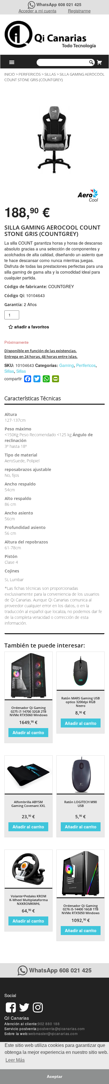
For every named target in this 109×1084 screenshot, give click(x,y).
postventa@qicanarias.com (61, 1028)
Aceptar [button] (54, 1076)
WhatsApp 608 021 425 (58, 4)
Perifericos (30, 74)
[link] (11, 1006)
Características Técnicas (32, 398)
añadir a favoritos (31, 327)
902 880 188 (49, 1023)
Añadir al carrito (28, 732)
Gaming (66, 365)
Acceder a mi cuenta (37, 11)
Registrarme (79, 11)
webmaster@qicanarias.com (53, 1033)
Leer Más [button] (15, 1060)
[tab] (37, 398)
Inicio (9, 74)
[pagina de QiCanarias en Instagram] (38, 1006)
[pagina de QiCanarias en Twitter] (24, 1006)
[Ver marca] (88, 194)
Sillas (50, 74)
